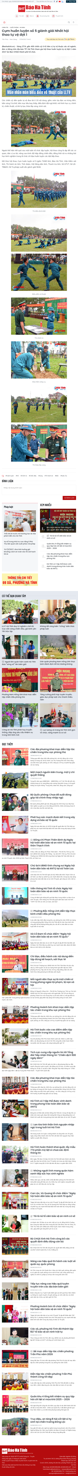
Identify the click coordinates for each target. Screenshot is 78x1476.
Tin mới (21, 16)
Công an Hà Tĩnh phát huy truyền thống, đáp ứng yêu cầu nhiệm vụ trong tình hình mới (17, 732)
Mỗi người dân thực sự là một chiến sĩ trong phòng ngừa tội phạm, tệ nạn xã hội (52, 982)
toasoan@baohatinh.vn (69, 1469)
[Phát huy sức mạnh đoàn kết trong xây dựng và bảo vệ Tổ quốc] (15, 824)
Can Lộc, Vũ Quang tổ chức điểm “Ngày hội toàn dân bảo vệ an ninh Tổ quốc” (53, 1195)
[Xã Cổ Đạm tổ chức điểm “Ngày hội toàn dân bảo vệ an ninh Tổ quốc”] (15, 941)
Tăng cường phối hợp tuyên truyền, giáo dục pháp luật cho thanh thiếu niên (56, 697)
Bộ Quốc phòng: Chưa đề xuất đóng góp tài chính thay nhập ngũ (50, 796)
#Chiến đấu (32, 476)
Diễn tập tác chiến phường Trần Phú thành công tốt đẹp (51, 1375)
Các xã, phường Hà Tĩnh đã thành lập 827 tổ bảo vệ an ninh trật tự (51, 1330)
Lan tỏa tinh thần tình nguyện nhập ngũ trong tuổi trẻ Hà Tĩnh (52, 1126)
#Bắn (56, 476)
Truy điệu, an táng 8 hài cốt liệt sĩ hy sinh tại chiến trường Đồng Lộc (51, 1420)
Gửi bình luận (69, 498)
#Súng (40, 476)
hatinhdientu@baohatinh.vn (51, 1469)
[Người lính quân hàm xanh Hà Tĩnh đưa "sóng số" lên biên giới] (20, 647)
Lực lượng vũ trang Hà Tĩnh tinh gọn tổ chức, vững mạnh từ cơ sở (57, 731)
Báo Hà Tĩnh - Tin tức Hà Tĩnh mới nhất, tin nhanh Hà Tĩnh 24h (39, 8)
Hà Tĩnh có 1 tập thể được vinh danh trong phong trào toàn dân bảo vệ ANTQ (60, 566)
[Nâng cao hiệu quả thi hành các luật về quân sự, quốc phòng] (15, 1268)
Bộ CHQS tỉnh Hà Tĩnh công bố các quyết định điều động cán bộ (60, 528)
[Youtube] (60, 2)
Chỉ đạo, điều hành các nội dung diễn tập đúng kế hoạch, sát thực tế (51, 958)
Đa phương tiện (45, 16)
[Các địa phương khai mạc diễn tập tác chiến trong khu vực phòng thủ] (15, 756)
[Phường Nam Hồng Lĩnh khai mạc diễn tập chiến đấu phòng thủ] (20, 680)
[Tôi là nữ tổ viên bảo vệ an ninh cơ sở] (15, 1223)
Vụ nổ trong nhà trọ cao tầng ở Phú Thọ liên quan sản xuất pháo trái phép (19, 543)
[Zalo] (62, 1)
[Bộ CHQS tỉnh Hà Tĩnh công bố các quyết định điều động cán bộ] (58, 521)
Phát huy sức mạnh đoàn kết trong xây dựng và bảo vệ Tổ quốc (52, 819)
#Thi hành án (49, 476)
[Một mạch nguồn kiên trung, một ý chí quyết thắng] (15, 779)
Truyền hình (59, 16)
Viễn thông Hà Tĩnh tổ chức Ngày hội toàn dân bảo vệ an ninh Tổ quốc (51, 890)
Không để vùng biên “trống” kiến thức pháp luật (57, 627)
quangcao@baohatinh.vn (56, 1473)
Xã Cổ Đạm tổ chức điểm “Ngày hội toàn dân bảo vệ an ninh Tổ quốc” (50, 935)
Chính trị (5, 27)
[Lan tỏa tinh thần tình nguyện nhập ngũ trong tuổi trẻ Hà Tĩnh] (15, 1132)
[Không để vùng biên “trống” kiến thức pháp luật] (58, 612)
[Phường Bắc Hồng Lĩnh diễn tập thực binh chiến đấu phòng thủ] (15, 918)
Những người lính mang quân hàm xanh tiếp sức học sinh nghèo (51, 1172)
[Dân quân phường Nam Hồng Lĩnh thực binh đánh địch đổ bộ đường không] (58, 647)
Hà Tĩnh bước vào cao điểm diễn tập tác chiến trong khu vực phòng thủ (51, 1031)
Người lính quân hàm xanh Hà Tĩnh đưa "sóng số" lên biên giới (19, 663)
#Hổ (17, 476)
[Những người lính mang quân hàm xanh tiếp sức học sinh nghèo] (15, 1178)
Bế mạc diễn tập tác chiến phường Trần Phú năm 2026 (51, 1353)
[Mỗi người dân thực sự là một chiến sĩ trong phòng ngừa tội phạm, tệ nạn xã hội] (15, 986)
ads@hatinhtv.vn (71, 1473)
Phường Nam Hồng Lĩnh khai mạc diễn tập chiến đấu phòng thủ (19, 695)
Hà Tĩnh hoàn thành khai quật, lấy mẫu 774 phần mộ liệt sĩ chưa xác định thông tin (52, 1150)
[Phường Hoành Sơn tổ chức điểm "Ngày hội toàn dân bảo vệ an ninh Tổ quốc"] (15, 1314)
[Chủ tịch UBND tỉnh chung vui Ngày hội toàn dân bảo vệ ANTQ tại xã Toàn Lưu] (15, 873)
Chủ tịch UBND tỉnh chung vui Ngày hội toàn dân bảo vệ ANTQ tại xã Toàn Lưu (52, 867)
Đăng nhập (72, 1)
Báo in (32, 16)
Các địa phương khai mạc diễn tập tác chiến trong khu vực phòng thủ (59, 556)
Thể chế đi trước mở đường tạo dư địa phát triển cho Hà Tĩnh (20, 535)
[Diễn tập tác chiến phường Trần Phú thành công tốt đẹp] (15, 1381)
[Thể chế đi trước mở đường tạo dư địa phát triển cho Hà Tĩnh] (20, 521)
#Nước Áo (64, 476)
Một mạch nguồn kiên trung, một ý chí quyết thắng (52, 774)
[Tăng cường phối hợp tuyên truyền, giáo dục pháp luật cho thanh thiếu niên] (58, 680)
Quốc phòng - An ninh (17, 27)
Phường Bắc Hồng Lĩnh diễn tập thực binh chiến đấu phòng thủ (52, 912)
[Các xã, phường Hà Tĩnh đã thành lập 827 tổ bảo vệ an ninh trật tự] (15, 1336)
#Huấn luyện (10, 476)
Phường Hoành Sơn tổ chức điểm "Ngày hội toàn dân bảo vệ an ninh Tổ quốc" (53, 1308)
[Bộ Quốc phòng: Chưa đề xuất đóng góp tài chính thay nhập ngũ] (15, 802)
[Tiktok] (57, 1)
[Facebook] (54, 2)
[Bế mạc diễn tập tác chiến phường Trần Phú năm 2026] (15, 1359)
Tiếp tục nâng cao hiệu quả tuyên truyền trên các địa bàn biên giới (49, 1285)
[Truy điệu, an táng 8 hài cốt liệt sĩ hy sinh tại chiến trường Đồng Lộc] (15, 1426)
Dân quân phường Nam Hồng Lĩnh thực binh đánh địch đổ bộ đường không (57, 662)
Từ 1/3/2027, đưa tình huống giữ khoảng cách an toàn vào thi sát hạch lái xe (20, 551)
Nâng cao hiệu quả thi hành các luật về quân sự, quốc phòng (53, 1263)
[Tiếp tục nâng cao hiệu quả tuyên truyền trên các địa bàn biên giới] (15, 1291)
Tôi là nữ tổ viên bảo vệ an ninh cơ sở (59, 537)
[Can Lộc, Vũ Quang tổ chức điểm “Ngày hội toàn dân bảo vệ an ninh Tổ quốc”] (15, 1200)
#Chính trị (24, 476)
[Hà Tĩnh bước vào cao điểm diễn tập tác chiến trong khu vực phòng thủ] (15, 1037)
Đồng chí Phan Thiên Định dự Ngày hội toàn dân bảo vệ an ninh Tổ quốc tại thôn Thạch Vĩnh (52, 842)
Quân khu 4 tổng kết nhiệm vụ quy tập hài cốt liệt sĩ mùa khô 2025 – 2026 (59, 546)
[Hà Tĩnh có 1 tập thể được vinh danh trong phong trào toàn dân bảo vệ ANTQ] (15, 1108)
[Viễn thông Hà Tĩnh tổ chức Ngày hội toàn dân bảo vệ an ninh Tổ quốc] (15, 896)
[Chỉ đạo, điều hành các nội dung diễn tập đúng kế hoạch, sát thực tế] (15, 964)
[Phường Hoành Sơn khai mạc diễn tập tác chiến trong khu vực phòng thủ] (15, 1014)
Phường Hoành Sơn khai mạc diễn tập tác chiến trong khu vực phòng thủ (52, 1009)
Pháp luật (8, 506)
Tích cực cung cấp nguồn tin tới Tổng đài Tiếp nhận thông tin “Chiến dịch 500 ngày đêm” (53, 1055)
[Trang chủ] (4, 22)
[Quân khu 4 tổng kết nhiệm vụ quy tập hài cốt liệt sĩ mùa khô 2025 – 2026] (15, 1404)
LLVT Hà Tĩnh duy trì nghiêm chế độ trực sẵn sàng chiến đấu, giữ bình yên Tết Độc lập (19, 629)
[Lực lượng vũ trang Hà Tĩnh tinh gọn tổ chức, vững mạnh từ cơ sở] (58, 715)
